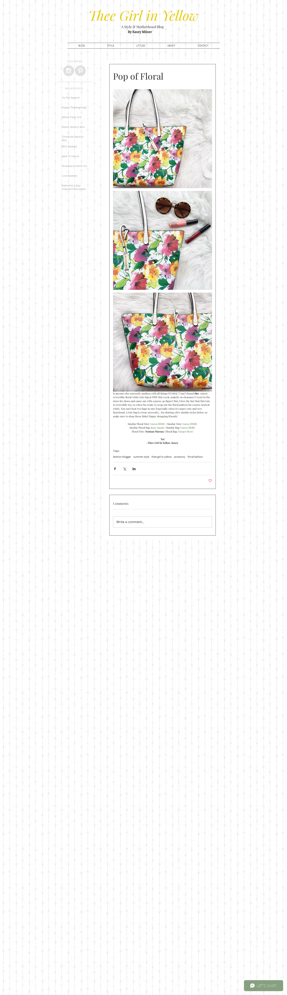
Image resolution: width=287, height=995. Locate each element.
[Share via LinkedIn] (134, 469)
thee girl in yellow (162, 456)
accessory (179, 456)
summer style (141, 456)
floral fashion (195, 456)
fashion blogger (122, 456)
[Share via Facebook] (115, 469)
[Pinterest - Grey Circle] (80, 70)
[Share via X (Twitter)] (124, 469)
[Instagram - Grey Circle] (68, 70)
